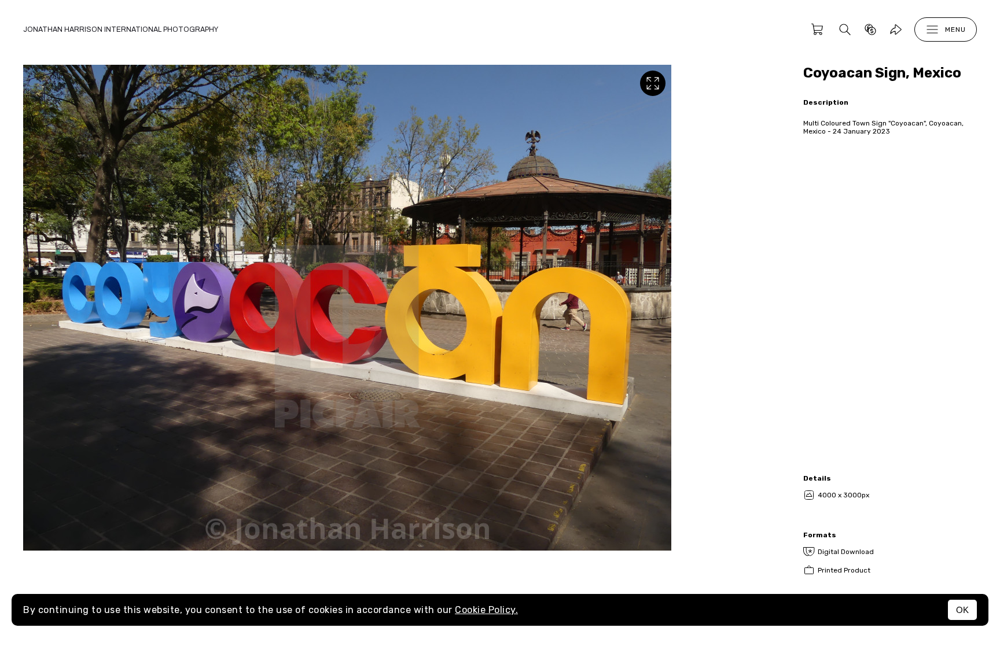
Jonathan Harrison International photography (120, 29)
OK (962, 610)
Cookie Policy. (486, 609)
